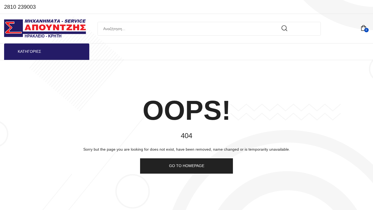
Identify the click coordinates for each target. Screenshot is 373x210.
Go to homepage (186, 166)
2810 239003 (20, 7)
